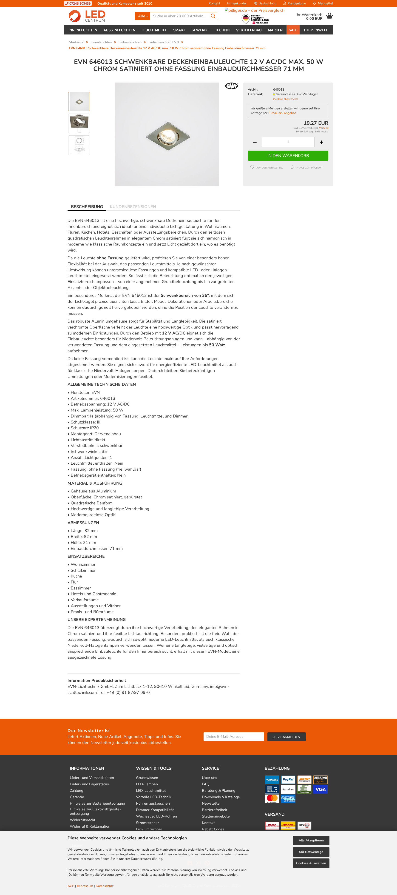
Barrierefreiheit (214, 810)
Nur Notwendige (311, 852)
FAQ (205, 784)
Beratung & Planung (218, 791)
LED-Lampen (147, 784)
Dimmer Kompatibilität (155, 810)
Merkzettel (324, 3)
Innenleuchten (82, 30)
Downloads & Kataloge (221, 797)
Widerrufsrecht (82, 820)
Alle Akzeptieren (311, 840)
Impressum (85, 886)
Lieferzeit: (255, 94)
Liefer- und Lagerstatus (89, 784)
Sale (293, 30)
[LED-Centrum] (98, 16)
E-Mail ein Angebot (282, 113)
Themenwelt (315, 30)
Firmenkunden (237, 3)
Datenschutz (104, 886)
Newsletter (211, 803)
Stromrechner (147, 823)
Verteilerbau (249, 30)
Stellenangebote (216, 816)
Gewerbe (200, 30)
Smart (179, 30)
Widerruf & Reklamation (90, 826)
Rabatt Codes (213, 829)
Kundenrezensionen (133, 206)
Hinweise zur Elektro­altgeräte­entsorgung (95, 811)
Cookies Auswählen (311, 863)
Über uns (209, 778)
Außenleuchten (119, 30)
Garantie (77, 797)
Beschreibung (87, 206)
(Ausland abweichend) (285, 99)
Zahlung (76, 791)
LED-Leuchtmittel (151, 791)
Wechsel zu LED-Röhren (156, 816)
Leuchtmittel (154, 30)
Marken (275, 30)
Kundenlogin (296, 3)
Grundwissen (147, 778)
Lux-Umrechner (149, 829)
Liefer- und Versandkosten (92, 778)
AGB (71, 886)
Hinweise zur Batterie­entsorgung (97, 803)
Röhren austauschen (153, 803)
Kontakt (214, 3)
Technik (222, 30)
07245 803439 (79, 3)
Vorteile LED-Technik (153, 797)
